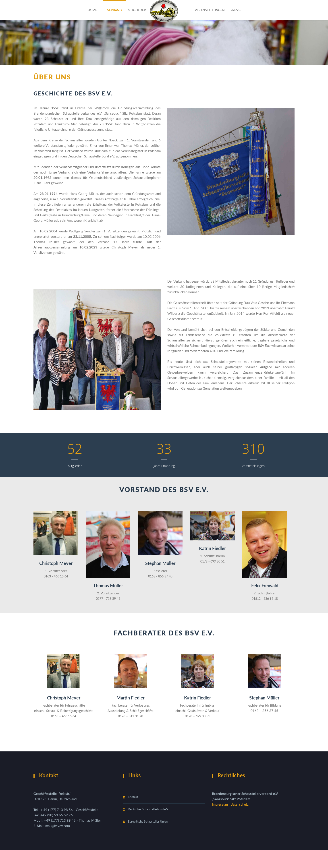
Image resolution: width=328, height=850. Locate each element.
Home (92, 10)
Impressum (220, 804)
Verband (114, 10)
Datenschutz (239, 804)
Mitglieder (137, 10)
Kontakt (133, 797)
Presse (235, 10)
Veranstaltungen (210, 10)
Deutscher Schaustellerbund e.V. (148, 809)
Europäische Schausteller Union (148, 821)
